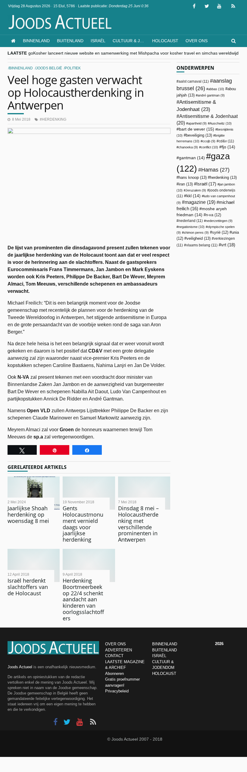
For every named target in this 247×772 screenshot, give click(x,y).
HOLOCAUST (164, 673)
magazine (200, 202)
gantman (192, 158)
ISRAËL (159, 655)
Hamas (215, 169)
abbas (216, 89)
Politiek (73, 68)
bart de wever (196, 129)
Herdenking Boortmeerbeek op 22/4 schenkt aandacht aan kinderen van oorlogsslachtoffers (83, 599)
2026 (219, 643)
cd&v (226, 141)
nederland (191, 221)
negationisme (191, 227)
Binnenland (36, 40)
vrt (228, 244)
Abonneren (114, 673)
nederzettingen (219, 221)
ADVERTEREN (118, 650)
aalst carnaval (194, 81)
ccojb (208, 141)
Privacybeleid (117, 691)
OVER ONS (115, 644)
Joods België (49, 68)
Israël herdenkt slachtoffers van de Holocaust (28, 586)
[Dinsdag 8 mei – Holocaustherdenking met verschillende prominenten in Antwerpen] (144, 493)
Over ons (197, 40)
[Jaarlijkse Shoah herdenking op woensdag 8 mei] (34, 493)
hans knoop (193, 177)
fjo (228, 147)
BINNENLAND (164, 644)
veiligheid (198, 238)
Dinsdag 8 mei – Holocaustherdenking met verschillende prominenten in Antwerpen (138, 524)
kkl (193, 196)
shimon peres (196, 232)
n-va (213, 215)
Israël (98, 40)
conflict (209, 147)
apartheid (197, 123)
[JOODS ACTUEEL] (13, 41)
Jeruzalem (196, 190)
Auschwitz (221, 123)
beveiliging (199, 135)
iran (186, 184)
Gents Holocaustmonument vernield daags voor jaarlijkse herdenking (83, 524)
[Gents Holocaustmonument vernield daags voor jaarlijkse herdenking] (89, 493)
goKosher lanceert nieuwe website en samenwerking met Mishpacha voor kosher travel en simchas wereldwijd (133, 53)
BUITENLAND (164, 650)
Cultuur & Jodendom (131, 40)
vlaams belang (201, 245)
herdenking (54, 119)
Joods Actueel (20, 667)
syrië (220, 232)
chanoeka (188, 147)
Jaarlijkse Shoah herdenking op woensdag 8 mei (28, 514)
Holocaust (165, 40)
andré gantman (211, 95)
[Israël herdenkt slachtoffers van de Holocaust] (34, 565)
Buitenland (70, 40)
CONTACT (114, 655)
